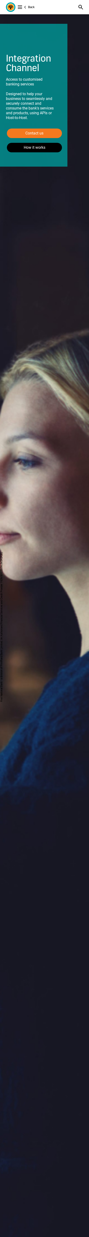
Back (31, 7)
